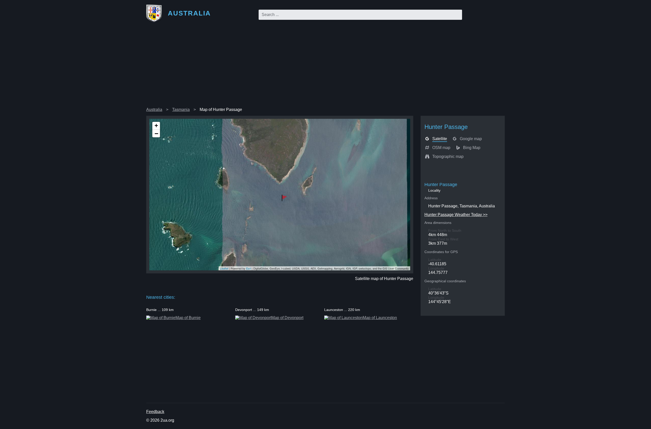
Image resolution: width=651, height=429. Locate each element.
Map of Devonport (287, 318)
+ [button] (156, 125)
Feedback (155, 411)
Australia (154, 109)
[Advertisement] (325, 67)
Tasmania (181, 109)
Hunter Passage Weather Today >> (455, 214)
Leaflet (224, 268)
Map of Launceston (380, 318)
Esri (248, 268)
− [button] (156, 133)
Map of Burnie (188, 318)
